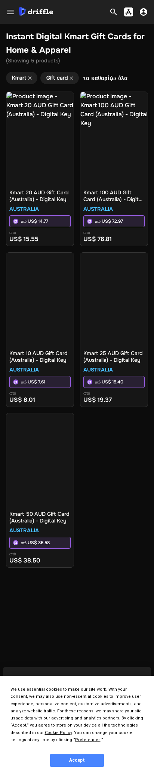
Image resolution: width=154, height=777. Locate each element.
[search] (113, 11)
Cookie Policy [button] (58, 732)
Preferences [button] (88, 739)
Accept (77, 760)
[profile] (143, 11)
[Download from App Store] (128, 11)
